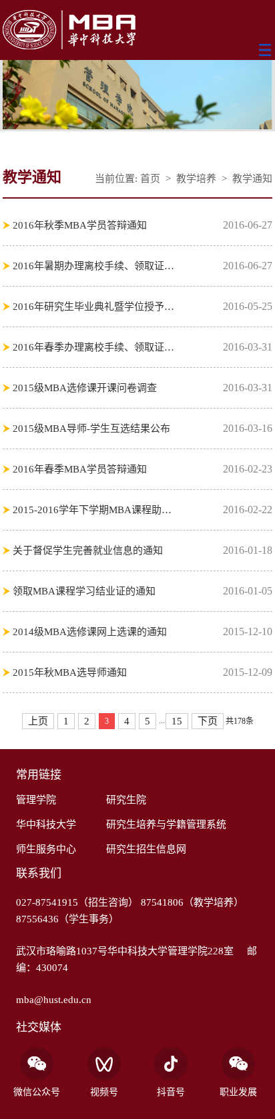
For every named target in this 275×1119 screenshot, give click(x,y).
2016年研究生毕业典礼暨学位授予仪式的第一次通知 (95, 306)
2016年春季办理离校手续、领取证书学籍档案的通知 (95, 347)
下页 (208, 721)
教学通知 (252, 178)
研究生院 (126, 799)
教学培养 (196, 178)
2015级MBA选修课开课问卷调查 (85, 388)
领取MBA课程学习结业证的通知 (84, 591)
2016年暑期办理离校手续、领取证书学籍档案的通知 (95, 266)
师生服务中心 (46, 849)
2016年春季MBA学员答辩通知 (80, 469)
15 (177, 721)
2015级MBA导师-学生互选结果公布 (91, 428)
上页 (38, 721)
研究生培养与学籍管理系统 (166, 824)
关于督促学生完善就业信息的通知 (88, 550)
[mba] (137, 30)
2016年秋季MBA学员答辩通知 (80, 225)
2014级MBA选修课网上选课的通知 (90, 631)
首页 (150, 178)
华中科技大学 (46, 824)
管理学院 (36, 799)
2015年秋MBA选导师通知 (70, 672)
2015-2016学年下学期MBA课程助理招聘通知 (95, 510)
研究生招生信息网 (146, 849)
